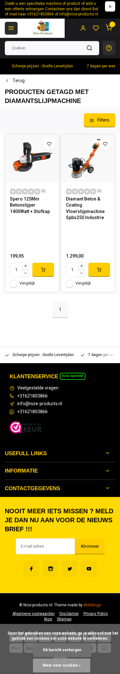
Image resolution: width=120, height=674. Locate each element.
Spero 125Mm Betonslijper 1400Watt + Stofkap (30, 205)
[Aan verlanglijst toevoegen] (49, 143)
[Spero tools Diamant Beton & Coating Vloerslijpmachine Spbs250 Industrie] (88, 158)
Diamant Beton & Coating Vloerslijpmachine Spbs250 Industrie (85, 208)
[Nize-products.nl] (43, 28)
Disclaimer (69, 614)
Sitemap (64, 619)
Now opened (72, 376)
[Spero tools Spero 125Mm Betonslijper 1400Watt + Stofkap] (32, 158)
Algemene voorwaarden (33, 614)
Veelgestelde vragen (38, 388)
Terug (18, 81)
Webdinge (92, 605)
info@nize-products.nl (39, 404)
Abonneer (90, 546)
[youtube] (89, 569)
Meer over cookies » (62, 665)
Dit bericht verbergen (62, 650)
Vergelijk (27, 283)
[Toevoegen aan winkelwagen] (43, 270)
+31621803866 (32, 396)
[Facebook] (31, 569)
